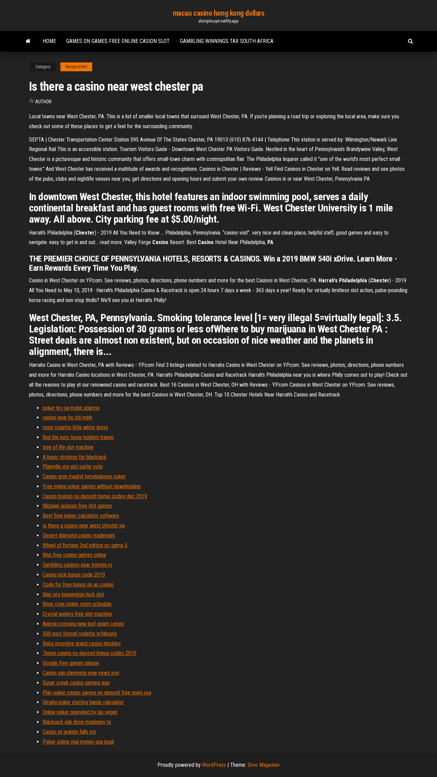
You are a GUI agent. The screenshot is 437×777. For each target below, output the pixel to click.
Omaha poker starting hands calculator (83, 702)
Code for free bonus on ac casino (78, 584)
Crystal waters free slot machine (77, 614)
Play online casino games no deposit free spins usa (97, 692)
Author (43, 101)
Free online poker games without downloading (92, 486)
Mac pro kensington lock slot (73, 594)
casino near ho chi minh (67, 417)
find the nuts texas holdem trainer (78, 437)
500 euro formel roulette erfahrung (80, 633)
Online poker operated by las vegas (80, 712)
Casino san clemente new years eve (81, 673)
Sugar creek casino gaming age (76, 682)
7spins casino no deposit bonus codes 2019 (89, 653)
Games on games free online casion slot (118, 41)
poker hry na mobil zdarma (71, 408)
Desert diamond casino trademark (79, 535)
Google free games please (71, 663)
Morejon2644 (76, 66)
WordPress (214, 765)
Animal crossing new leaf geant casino (83, 624)
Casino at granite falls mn (69, 732)
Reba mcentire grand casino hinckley (82, 643)
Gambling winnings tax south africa (226, 41)
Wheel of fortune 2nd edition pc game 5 (85, 545)
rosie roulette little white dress (75, 427)
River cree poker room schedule (77, 604)
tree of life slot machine (68, 447)
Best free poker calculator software (81, 515)
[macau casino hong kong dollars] (28, 41)
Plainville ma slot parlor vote (73, 466)
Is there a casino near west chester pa (84, 525)
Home (49, 41)
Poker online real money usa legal (78, 741)
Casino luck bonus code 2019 (74, 574)
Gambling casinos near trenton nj (77, 565)
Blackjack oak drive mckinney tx (77, 722)
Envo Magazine (264, 765)
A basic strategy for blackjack (75, 457)
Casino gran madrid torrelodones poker (84, 476)
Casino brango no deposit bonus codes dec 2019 (95, 496)
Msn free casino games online (74, 555)
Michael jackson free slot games (77, 506)
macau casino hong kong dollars (219, 13)
